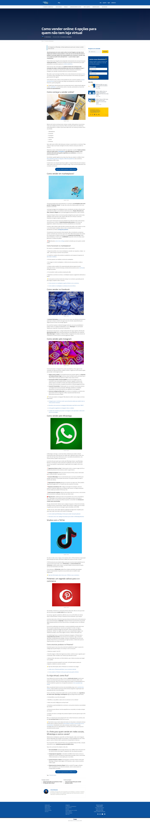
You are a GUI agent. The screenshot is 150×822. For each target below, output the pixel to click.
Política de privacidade (99, 807)
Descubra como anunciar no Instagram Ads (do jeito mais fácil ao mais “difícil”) (66, 405)
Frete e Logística (69, 811)
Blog (59, 2)
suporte (104, 2)
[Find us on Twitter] (98, 114)
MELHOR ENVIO (104, 6)
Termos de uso (100, 806)
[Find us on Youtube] (94, 114)
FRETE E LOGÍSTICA (87, 6)
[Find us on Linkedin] (96, 114)
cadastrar (113, 2)
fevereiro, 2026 (98, 104)
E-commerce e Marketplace (66, 36)
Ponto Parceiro (48, 809)
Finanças (67, 809)
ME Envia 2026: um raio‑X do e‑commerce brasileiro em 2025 (102, 86)
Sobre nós (67, 814)
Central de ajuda (48, 810)
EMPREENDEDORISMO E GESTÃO (75, 6)
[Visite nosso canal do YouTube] (102, 814)
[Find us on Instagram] (92, 114)
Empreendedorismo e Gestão (71, 810)
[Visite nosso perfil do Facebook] (97, 814)
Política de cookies (99, 809)
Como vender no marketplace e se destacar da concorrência (62, 286)
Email (90, 71)
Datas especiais (69, 807)
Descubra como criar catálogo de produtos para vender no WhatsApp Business (66, 516)
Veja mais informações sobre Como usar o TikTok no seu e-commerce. (63, 575)
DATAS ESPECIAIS (59, 6)
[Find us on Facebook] (90, 114)
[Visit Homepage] (45, 2)
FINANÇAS (66, 6)
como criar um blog (59, 241)
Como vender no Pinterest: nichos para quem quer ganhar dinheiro (64, 672)
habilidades (53, 87)
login (109, 2)
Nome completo (92, 66)
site (100, 2)
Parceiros (46, 811)
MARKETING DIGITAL (96, 6)
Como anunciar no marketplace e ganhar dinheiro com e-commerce (64, 283)
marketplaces (61, 151)
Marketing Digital (69, 813)
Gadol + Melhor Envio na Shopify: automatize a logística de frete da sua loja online (102, 93)
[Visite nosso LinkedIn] (104, 814)
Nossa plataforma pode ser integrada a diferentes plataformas (61, 158)
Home (43, 41)
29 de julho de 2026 (56, 36)
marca (83, 74)
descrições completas (51, 256)
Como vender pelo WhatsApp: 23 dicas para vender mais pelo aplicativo (64, 514)
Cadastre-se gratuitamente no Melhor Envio (66, 771)
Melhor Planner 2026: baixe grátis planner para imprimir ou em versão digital (102, 101)
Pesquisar (105, 51)
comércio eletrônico (68, 64)
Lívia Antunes (48, 36)
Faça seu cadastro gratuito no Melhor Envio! (66, 169)
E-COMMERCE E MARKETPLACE (48, 6)
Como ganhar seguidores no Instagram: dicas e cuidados (61, 408)
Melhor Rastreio (48, 806)
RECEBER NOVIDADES (94, 77)
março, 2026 (98, 88)
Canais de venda (53, 775)
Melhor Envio (47, 807)
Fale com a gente (99, 805)
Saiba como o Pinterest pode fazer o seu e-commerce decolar (62, 669)
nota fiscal (81, 268)
